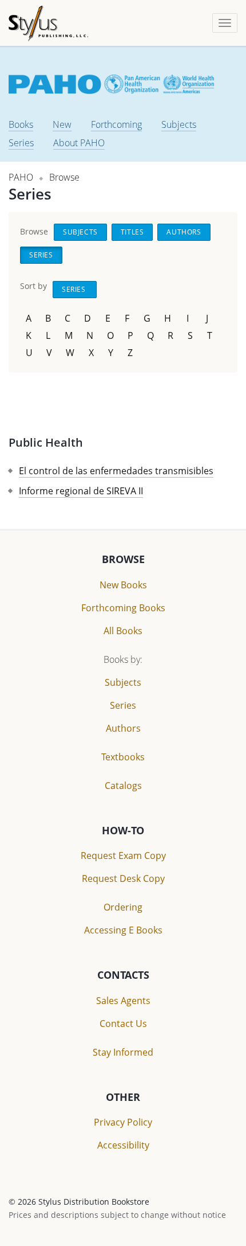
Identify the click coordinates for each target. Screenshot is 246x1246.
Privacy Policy (123, 1122)
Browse (64, 177)
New (62, 124)
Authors (183, 232)
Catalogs (123, 785)
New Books (123, 585)
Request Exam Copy (123, 855)
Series (21, 142)
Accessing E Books (123, 930)
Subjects (178, 124)
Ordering (123, 907)
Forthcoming (116, 124)
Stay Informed (123, 1052)
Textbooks (123, 757)
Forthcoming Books (123, 607)
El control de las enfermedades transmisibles (116, 470)
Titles (132, 232)
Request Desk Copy (123, 878)
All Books (123, 630)
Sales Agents (123, 1000)
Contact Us (123, 1023)
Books (21, 124)
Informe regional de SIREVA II (81, 491)
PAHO (21, 177)
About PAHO (79, 142)
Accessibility (123, 1145)
